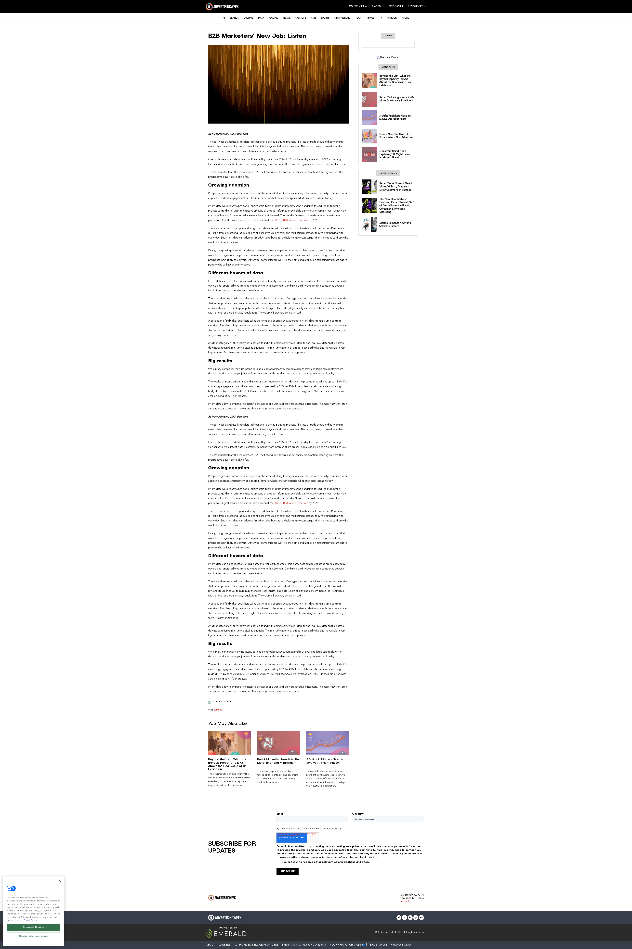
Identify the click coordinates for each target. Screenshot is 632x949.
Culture (218, 710)
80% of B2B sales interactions (291, 220)
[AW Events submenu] (366, 6)
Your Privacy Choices (345, 945)
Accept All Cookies (33, 927)
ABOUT (210, 945)
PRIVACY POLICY (401, 945)
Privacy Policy (334, 828)
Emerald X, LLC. (394, 932)
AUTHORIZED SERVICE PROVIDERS (256, 945)
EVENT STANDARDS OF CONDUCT (304, 945)
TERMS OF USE (377, 945)
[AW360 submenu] (382, 6)
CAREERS (224, 945)
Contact (404, 901)
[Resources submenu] (425, 6)
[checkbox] (350, 861)
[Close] (60, 881)
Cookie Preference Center (33, 936)
